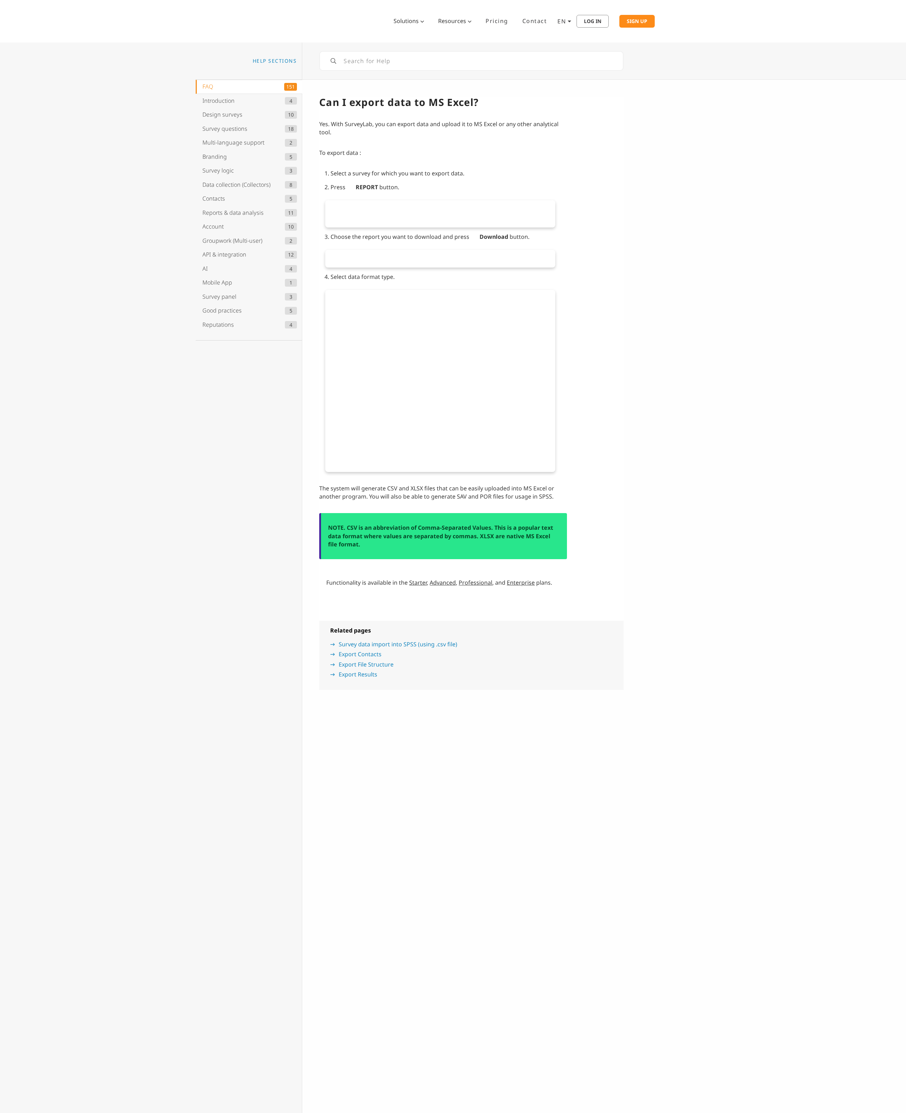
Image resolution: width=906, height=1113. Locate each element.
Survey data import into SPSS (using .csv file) (398, 644)
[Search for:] (471, 61)
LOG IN (592, 21)
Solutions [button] (406, 21)
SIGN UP (637, 21)
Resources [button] (452, 21)
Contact (534, 21)
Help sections (275, 60)
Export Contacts (360, 654)
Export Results (358, 674)
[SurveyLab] (285, 20)
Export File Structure (366, 664)
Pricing (497, 21)
